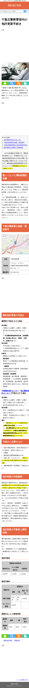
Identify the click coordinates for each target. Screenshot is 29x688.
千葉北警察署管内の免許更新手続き (15, 145)
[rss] (18, 84)
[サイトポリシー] (25, 84)
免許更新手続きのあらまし (13, 140)
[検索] (25, 11)
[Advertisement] (14, 45)
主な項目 (7, 137)
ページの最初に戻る (22, 679)
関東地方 (17, 640)
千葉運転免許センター (10, 391)
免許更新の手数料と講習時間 (13, 147)
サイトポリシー (19, 685)
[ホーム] (5, 84)
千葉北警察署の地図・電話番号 (14, 142)
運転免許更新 (7, 640)
